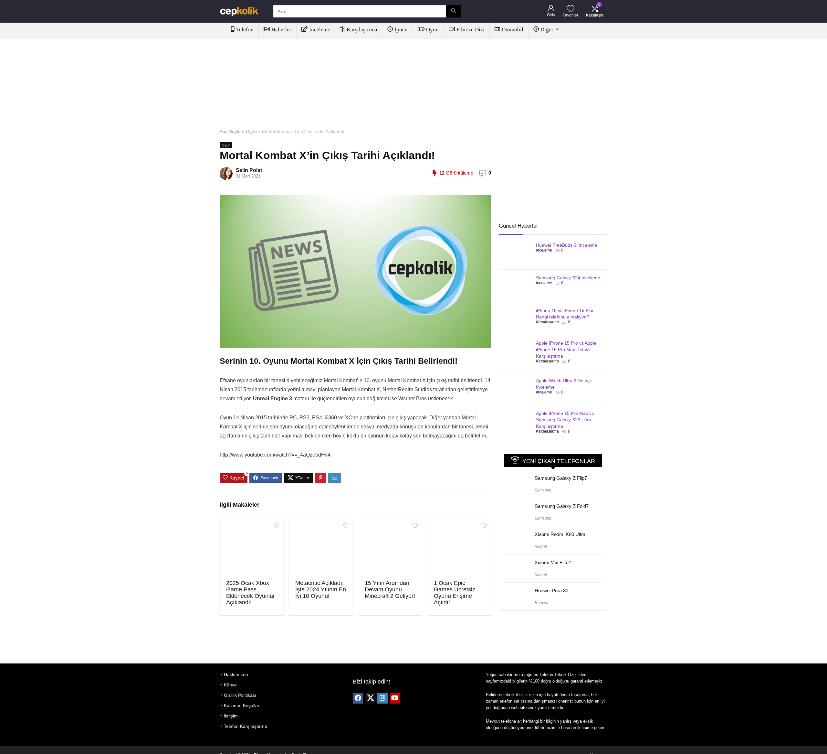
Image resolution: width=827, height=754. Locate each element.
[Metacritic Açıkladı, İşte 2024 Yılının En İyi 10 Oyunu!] (321, 549)
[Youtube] (395, 698)
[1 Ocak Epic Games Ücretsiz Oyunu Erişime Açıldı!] (459, 549)
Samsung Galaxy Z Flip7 (561, 478)
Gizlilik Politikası (240, 695)
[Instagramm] (382, 698)
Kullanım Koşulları (242, 705)
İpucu (401, 30)
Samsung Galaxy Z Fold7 (562, 506)
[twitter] (370, 698)
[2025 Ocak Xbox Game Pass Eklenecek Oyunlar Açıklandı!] (251, 549)
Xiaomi (541, 546)
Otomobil (512, 30)
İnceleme (319, 30)
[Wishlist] (570, 9)
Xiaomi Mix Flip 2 (553, 562)
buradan (568, 727)
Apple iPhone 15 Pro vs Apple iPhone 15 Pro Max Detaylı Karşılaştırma (566, 349)
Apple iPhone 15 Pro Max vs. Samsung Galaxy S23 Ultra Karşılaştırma (565, 420)
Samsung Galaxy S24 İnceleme (568, 277)
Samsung (543, 490)
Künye (230, 684)
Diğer (546, 30)
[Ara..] (453, 11)
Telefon (245, 30)
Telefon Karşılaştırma (245, 726)
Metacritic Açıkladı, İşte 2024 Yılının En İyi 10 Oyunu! (320, 589)
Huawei (541, 602)
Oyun (432, 30)
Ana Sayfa (230, 131)
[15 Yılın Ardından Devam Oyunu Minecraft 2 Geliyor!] (390, 549)
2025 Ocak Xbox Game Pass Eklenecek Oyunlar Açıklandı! (250, 593)
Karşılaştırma (362, 30)
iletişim (231, 715)
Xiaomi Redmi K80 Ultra (560, 534)
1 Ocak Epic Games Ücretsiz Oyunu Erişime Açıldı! (454, 593)
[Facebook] (358, 698)
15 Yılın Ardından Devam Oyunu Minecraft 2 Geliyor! (390, 589)
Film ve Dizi (470, 30)
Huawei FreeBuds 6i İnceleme (566, 245)
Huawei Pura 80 (551, 590)
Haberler (281, 30)
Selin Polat (249, 170)
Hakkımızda (236, 674)
